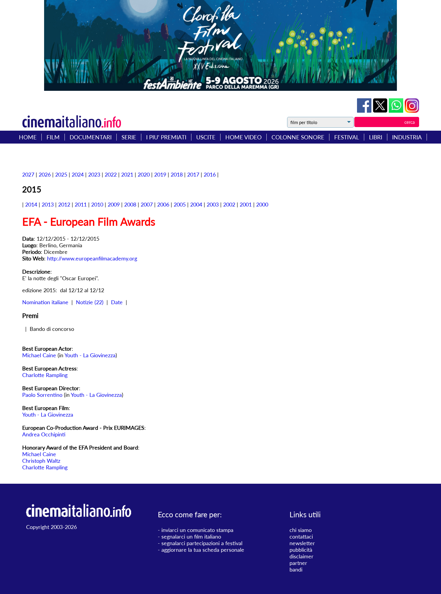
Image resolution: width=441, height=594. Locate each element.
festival (346, 137)
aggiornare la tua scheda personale (202, 549)
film (53, 137)
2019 (160, 174)
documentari (91, 137)
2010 (97, 204)
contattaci (301, 536)
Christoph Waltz (41, 460)
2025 (61, 174)
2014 (31, 204)
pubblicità (301, 549)
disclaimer (302, 556)
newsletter (302, 543)
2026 (45, 174)
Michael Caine (39, 355)
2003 (213, 204)
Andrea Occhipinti (43, 434)
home (28, 137)
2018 (177, 174)
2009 (114, 204)
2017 (193, 174)
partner (298, 563)
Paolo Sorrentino (42, 394)
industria (407, 137)
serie (129, 137)
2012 (64, 204)
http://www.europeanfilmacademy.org (92, 258)
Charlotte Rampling (45, 375)
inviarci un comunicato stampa (197, 530)
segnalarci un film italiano (191, 536)
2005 (180, 204)
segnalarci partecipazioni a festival (201, 543)
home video (243, 137)
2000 (262, 204)
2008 (130, 204)
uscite (205, 137)
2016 (210, 174)
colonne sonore (298, 137)
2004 (196, 204)
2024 (78, 174)
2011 (81, 204)
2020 (144, 174)
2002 (229, 204)
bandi (296, 569)
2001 (246, 204)
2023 (94, 174)
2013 (48, 204)
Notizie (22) (90, 302)
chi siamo (301, 530)
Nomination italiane (45, 302)
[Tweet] (381, 110)
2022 (111, 174)
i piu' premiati (166, 137)
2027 (28, 174)
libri (375, 137)
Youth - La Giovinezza (90, 355)
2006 (163, 204)
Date (117, 302)
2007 (147, 204)
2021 (127, 174)
